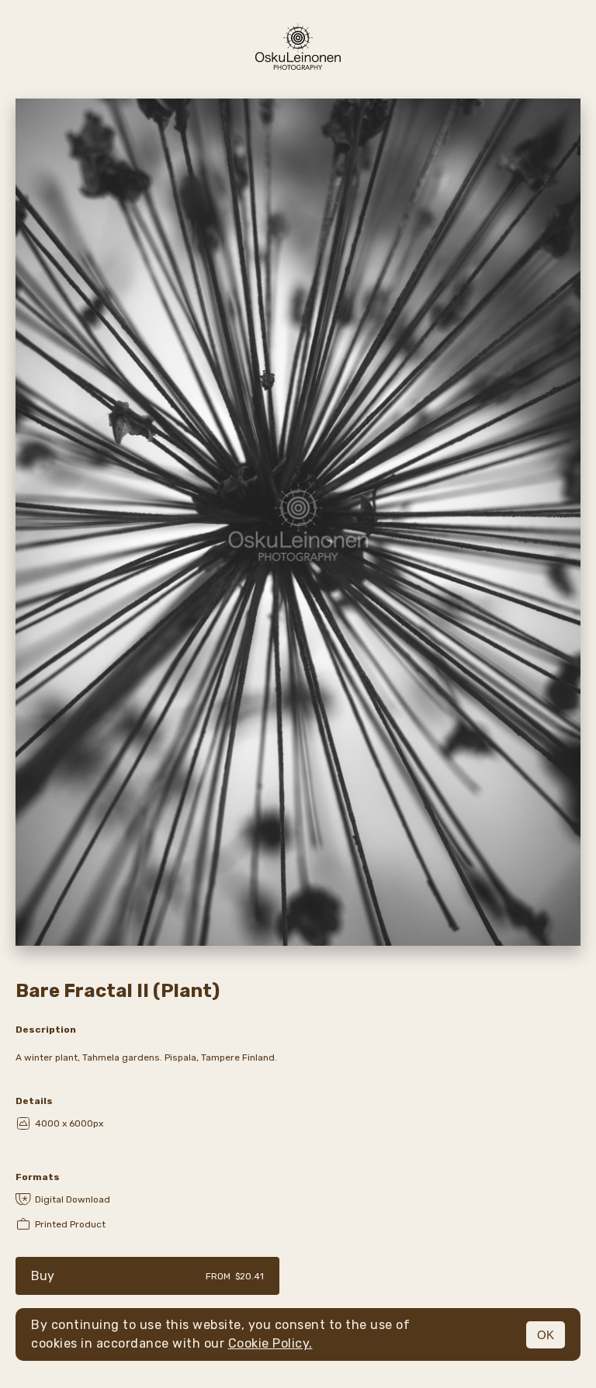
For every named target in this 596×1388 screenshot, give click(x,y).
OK (545, 1334)
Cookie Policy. (270, 1343)
